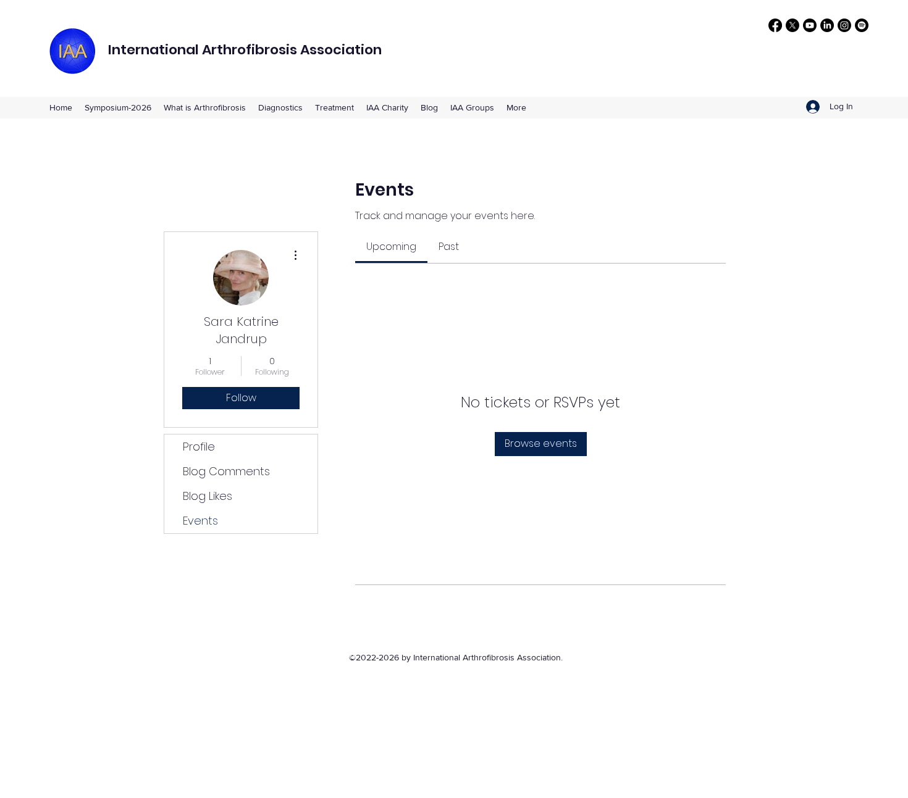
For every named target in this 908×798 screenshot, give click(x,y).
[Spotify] (861, 25)
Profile (199, 446)
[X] (792, 25)
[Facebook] (775, 25)
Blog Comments (226, 471)
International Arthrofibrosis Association (245, 49)
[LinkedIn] (827, 25)
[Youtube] (810, 25)
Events (200, 520)
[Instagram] (844, 25)
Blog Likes (207, 496)
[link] (391, 246)
